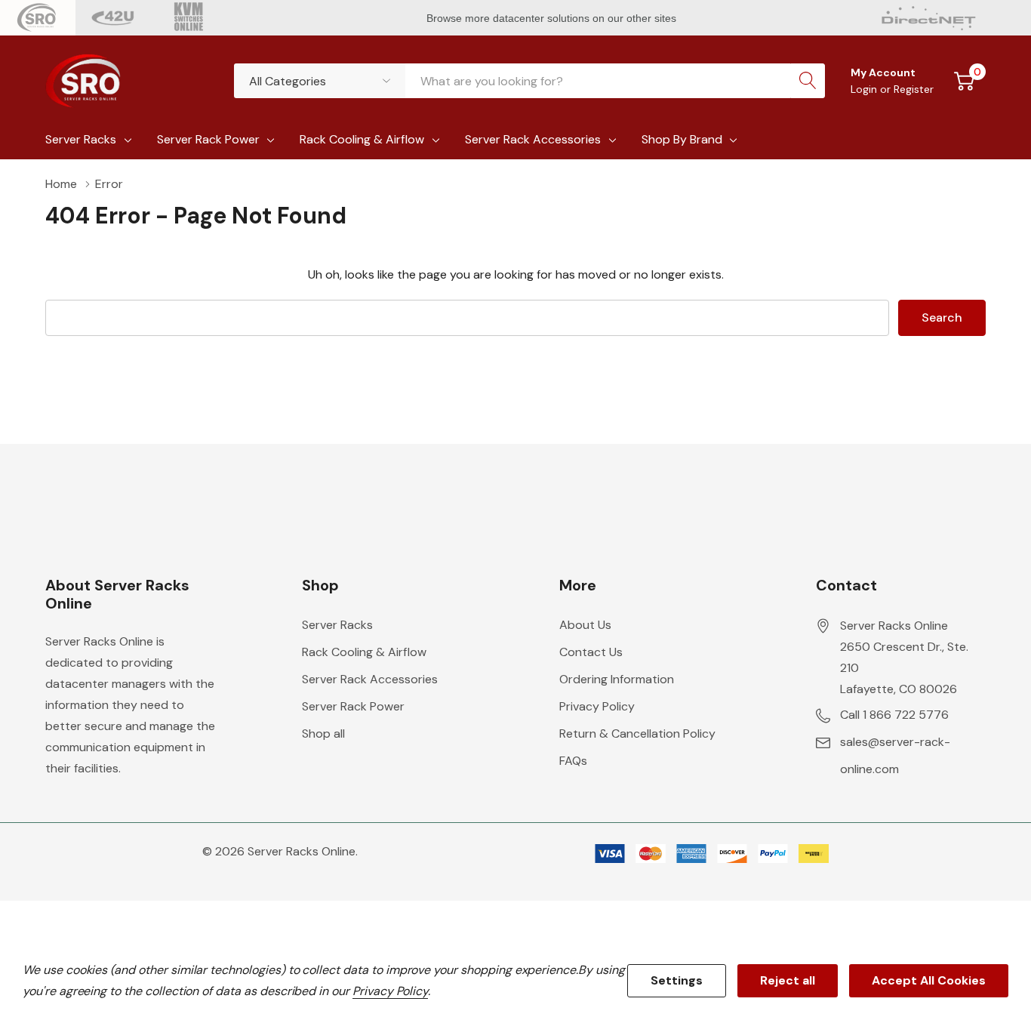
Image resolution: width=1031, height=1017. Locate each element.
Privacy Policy (597, 706)
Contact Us (591, 652)
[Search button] (807, 80)
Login (865, 89)
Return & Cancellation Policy (637, 733)
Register (914, 89)
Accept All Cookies (929, 980)
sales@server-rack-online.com (895, 755)
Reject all (787, 980)
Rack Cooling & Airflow (362, 139)
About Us (585, 625)
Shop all (323, 733)
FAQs (573, 761)
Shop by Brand (682, 139)
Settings (677, 980)
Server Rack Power (208, 139)
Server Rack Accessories (533, 139)
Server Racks (80, 139)
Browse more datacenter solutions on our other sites (552, 18)
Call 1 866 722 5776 (894, 715)
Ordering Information (616, 679)
